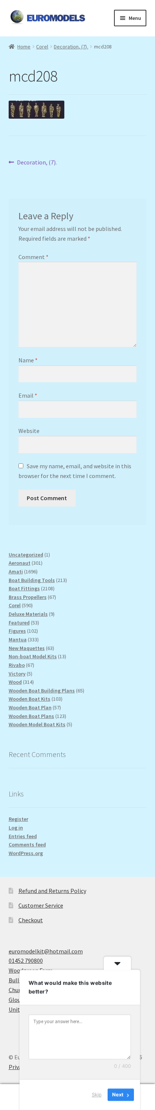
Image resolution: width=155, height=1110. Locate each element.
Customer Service (40, 905)
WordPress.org (26, 853)
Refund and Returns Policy (52, 890)
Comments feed (27, 844)
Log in (16, 827)
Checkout (30, 920)
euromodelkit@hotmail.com (46, 951)
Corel (42, 46)
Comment (33, 257)
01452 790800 (26, 960)
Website (29, 430)
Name (28, 360)
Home (23, 46)
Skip (97, 1095)
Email (27, 395)
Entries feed (23, 836)
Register (18, 819)
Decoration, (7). (71, 46)
